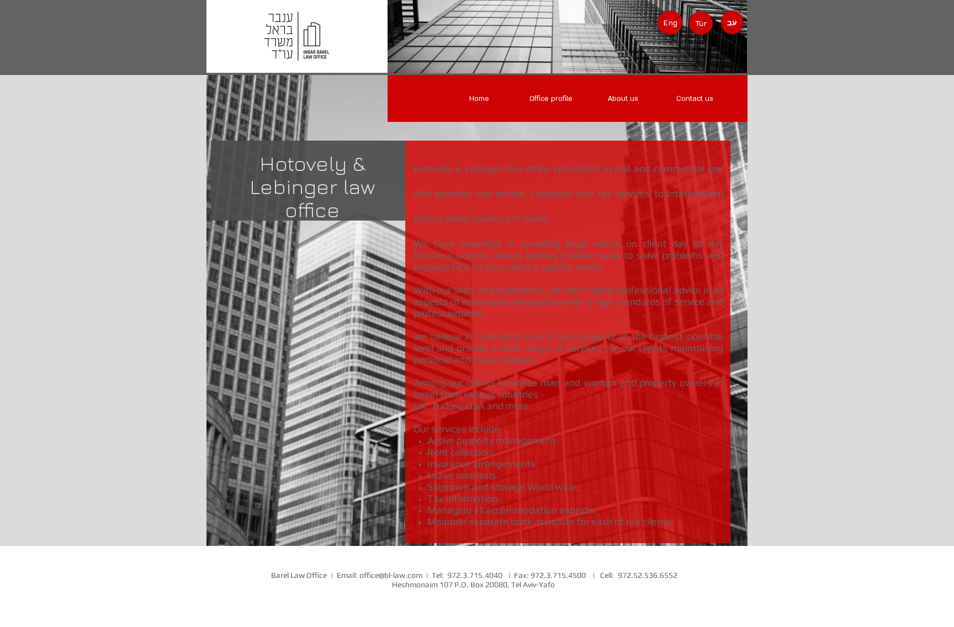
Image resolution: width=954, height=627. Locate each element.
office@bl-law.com (390, 575)
